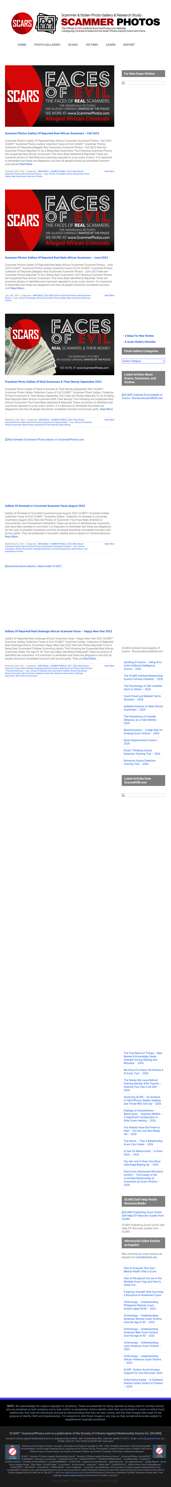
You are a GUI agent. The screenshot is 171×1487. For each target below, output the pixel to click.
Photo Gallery (60, 298)
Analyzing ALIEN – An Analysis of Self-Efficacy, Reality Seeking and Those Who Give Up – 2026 (142, 1100)
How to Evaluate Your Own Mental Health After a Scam (140, 1270)
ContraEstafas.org (146, 1257)
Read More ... (27, 164)
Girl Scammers (28, 673)
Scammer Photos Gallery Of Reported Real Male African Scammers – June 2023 (56, 257)
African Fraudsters (57, 174)
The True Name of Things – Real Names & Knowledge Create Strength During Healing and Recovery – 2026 (143, 1058)
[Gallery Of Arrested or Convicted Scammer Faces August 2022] (59, 468)
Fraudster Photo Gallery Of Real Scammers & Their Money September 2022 (53, 381)
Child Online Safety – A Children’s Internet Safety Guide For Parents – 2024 (143, 1383)
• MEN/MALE (43, 171)
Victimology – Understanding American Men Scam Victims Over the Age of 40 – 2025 (141, 1332)
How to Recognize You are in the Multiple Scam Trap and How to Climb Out (143, 1282)
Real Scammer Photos (32, 174)
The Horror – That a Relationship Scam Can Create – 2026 (143, 1142)
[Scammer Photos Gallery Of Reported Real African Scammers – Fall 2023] (59, 96)
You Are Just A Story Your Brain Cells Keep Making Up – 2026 (142, 1163)
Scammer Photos (34, 176)
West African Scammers (26, 676)
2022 (70, 420)
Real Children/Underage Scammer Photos (40, 668)
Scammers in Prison (14, 551)
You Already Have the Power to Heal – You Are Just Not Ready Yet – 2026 (142, 1131)
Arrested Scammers (42, 549)
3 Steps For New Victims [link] (139, 335)
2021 (69, 666)
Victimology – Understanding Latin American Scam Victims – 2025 (142, 1346)
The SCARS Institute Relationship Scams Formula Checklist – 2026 (143, 677)
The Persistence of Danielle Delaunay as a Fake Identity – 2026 (141, 720)
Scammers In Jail (79, 549)
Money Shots (28, 425)
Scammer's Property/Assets (54, 422)
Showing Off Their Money (46, 425)
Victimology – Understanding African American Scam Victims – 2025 (142, 1359)
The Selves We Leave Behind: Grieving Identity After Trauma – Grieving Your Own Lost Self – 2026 (142, 1085)
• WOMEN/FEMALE (57, 171)
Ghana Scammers (13, 673)
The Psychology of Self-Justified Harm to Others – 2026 (143, 687)
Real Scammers (19, 176)
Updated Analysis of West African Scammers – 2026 (143, 708)
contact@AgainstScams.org (150, 1438)
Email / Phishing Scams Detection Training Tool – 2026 (142, 752)
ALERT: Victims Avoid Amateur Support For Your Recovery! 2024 (143, 1371)
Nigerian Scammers (45, 673)
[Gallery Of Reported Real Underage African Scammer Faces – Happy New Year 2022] (59, 595)
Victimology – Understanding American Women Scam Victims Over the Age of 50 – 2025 (143, 1319)
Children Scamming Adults (75, 671)
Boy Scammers (55, 671)
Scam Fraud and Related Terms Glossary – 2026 (142, 698)
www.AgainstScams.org (70, 1472)
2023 (69, 171)
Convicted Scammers (61, 549)
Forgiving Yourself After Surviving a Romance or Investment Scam (143, 1293)
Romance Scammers (64, 673)
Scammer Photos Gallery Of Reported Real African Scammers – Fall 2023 (52, 133)
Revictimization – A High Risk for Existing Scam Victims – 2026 (143, 731)
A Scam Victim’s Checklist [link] (140, 341)
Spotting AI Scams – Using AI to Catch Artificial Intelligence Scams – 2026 (142, 666)
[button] (148, 44)
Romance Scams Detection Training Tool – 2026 (140, 762)
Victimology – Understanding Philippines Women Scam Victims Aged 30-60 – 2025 (141, 1305)
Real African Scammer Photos (63, 295)
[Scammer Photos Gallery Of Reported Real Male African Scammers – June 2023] (59, 220)
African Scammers (75, 174)
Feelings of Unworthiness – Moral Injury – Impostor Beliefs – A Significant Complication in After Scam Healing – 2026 (143, 1115)
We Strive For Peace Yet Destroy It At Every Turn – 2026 (143, 1071)
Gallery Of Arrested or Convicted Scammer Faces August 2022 (45, 505)
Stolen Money (64, 425)
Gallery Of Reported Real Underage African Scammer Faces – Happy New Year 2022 (58, 631)
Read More (109, 171)
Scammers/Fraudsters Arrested (56, 546)
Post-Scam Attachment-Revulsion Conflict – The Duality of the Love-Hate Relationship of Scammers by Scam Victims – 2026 (143, 1178)
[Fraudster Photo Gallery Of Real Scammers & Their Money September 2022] (59, 344)
